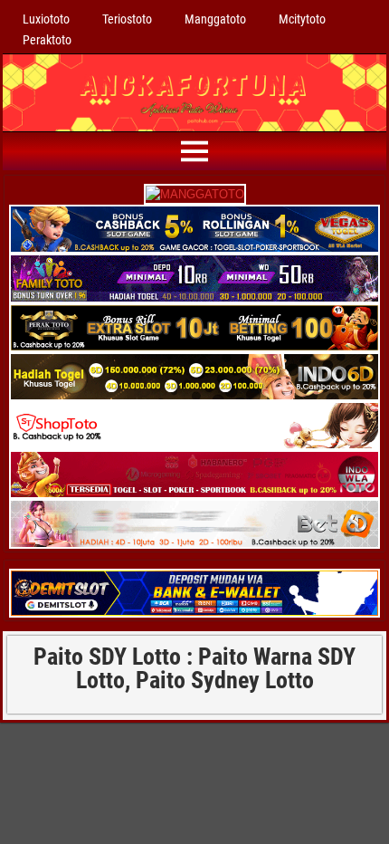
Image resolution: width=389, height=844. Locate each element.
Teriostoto (127, 19)
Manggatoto (215, 19)
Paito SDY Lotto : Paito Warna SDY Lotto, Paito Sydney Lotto (194, 668)
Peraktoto (47, 40)
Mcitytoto (302, 19)
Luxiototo (46, 19)
